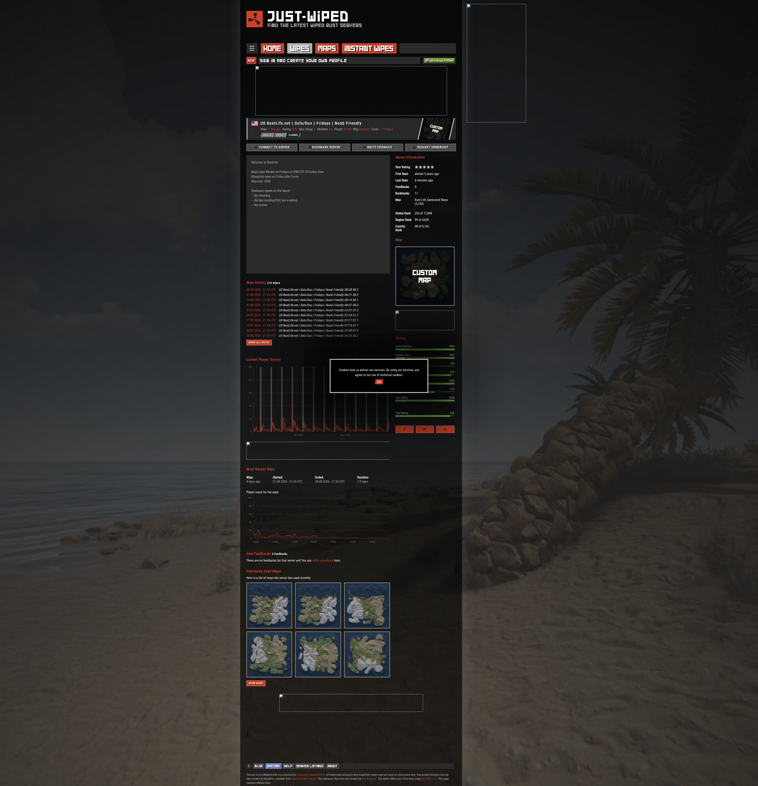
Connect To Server (273, 147)
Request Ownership (432, 147)
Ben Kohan (368, 778)
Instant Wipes (369, 48)
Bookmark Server (325, 147)
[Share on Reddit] (445, 429)
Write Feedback (379, 147)
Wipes (300, 48)
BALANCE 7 (427, 778)
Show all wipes (259, 342)
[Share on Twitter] (425, 429)
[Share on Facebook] (404, 429)
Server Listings (310, 766)
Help (288, 766)
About (333, 766)
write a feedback (322, 560)
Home (272, 48)
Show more (256, 683)
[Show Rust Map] (269, 627)
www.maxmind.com (302, 778)
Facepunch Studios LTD (309, 774)
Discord (273, 766)
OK (379, 382)
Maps (327, 48)
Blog (259, 766)
